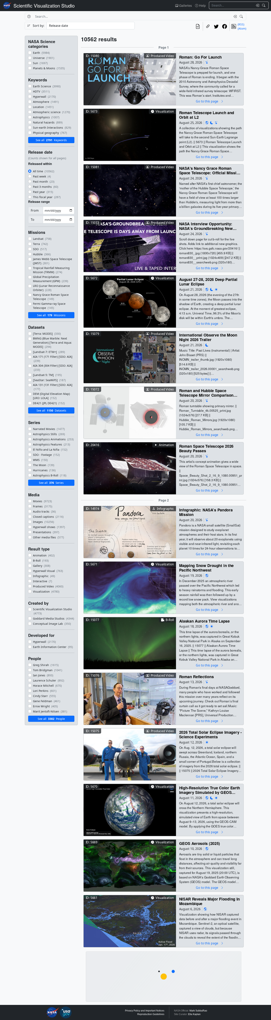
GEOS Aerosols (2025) (199, 843)
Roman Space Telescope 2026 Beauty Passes (206, 448)
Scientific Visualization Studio (44, 5)
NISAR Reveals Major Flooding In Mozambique (209, 901)
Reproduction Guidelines (150, 1014)
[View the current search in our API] (197, 26)
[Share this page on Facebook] (224, 26)
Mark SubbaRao (198, 1010)
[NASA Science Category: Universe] (207, 62)
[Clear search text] (257, 5)
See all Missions (51, 315)
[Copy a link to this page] (208, 26)
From (35, 210)
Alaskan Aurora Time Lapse (204, 621)
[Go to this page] (130, 79)
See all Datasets (51, 410)
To (32, 219)
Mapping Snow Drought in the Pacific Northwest (206, 567)
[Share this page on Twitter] (216, 26)
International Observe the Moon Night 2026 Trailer (208, 337)
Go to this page (207, 101)
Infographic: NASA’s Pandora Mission (206, 512)
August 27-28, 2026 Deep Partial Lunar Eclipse (208, 281)
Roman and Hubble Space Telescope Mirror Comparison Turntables (206, 392)
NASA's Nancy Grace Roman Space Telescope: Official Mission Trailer (210, 170)
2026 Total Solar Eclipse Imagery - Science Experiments (210, 734)
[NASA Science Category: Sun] (216, 289)
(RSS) (241, 24)
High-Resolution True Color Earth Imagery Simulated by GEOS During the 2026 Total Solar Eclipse (209, 790)
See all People (51, 719)
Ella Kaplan (194, 1014)
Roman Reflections (196, 676)
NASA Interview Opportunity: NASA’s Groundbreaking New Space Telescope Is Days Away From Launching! (207, 226)
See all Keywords (51, 140)
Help (202, 5)
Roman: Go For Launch (200, 57)
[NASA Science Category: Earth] (207, 122)
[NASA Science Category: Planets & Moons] (211, 122)
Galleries (185, 5)
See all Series (51, 483)
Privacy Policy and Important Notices (144, 1010)
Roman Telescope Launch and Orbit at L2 (206, 115)
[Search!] (264, 5)
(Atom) (242, 28)
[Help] (29, 16)
